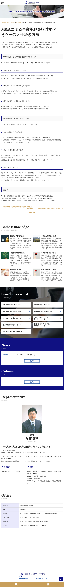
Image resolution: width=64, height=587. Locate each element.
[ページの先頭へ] (61, 579)
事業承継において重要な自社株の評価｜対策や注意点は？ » (45, 208)
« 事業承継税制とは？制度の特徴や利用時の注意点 (16, 206)
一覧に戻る (32, 212)
